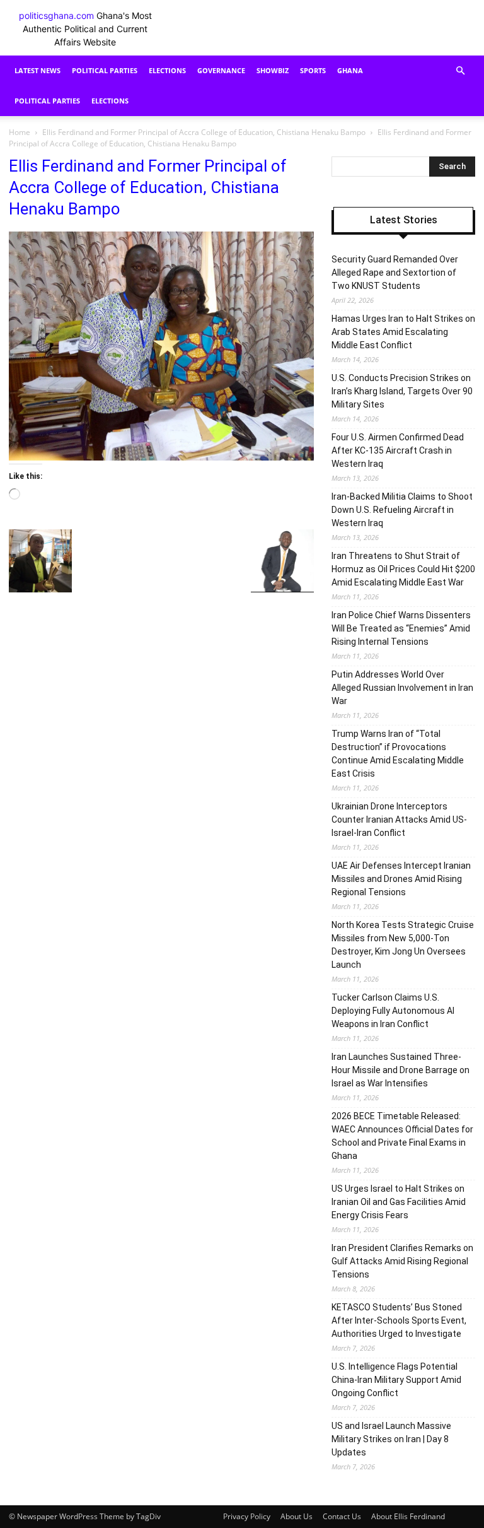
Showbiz (272, 70)
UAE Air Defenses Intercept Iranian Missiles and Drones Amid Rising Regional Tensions (401, 879)
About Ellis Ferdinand (408, 1516)
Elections (167, 70)
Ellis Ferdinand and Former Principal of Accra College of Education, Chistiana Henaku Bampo (204, 132)
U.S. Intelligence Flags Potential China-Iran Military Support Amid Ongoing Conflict (396, 1379)
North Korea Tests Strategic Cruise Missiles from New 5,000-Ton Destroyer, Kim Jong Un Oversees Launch (402, 945)
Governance (221, 70)
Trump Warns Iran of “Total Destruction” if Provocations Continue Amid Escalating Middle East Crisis (397, 754)
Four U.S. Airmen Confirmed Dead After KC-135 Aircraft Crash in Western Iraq (397, 450)
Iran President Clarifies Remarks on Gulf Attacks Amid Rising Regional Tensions (402, 1261)
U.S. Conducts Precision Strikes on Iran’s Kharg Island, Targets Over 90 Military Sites (402, 391)
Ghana (350, 70)
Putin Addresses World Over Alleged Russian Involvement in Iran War (402, 687)
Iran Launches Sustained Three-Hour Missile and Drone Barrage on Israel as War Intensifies (400, 1070)
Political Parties (104, 70)
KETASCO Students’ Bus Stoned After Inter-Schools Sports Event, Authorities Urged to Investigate (398, 1320)
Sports (313, 70)
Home (19, 132)
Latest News (37, 70)
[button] (460, 71)
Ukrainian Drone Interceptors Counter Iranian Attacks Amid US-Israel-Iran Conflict (399, 819)
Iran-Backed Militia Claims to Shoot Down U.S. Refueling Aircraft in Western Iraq (402, 509)
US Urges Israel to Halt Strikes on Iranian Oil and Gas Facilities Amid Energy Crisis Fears (398, 1202)
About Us (296, 1516)
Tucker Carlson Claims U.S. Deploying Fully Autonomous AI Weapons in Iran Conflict (392, 1010)
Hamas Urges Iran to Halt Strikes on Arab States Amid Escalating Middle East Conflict (403, 332)
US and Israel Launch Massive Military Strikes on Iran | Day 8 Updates (391, 1439)
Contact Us (342, 1516)
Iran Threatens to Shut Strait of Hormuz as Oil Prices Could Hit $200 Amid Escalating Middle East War (403, 569)
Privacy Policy (246, 1516)
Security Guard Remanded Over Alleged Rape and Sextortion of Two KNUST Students (394, 272)
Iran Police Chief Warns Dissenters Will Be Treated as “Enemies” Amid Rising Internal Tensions (401, 628)
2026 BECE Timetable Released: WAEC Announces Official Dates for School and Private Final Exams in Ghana (402, 1136)
